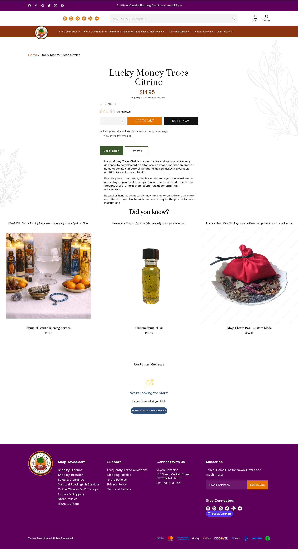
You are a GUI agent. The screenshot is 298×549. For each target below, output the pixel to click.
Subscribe (257, 485)
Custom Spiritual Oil (149, 328)
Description (111, 151)
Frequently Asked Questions (127, 470)
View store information (117, 135)
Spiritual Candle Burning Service (49, 328)
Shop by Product (70, 470)
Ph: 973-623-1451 (169, 483)
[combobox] (173, 18)
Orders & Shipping (71, 494)
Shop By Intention (70, 475)
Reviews (136, 151)
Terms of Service (119, 489)
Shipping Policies (119, 475)
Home (32, 55)
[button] (255, 18)
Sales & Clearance (71, 480)
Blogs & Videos (69, 504)
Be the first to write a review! (149, 410)
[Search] (233, 18)
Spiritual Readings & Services (79, 485)
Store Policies (67, 499)
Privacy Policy (117, 485)
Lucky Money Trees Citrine (60, 55)
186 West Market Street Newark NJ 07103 (174, 476)
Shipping (136, 97)
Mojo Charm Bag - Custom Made (249, 328)
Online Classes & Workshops (78, 489)
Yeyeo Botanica (167, 470)
